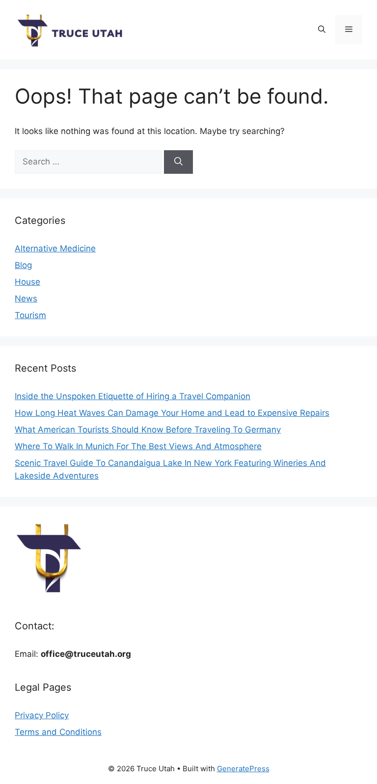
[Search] (178, 162)
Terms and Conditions (58, 732)
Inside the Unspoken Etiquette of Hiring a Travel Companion (132, 396)
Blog (23, 265)
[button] (321, 29)
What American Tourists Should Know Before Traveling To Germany (148, 429)
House (27, 282)
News (26, 298)
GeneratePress (243, 768)
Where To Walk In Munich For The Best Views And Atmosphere (138, 446)
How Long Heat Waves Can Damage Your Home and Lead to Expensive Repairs (172, 413)
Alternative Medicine (55, 248)
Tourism (30, 315)
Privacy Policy (42, 715)
